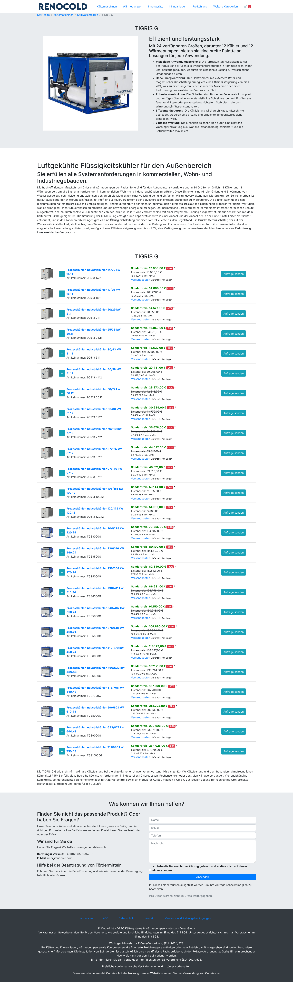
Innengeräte (155, 6)
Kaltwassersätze (87, 14)
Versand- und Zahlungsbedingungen (188, 918)
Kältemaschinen (107, 6)
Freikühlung (199, 6)
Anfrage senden (233, 274)
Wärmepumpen (132, 6)
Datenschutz (127, 918)
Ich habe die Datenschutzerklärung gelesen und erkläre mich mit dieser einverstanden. (199, 868)
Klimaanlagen (177, 6)
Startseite (43, 14)
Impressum (86, 918)
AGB (105, 918)
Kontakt (150, 918)
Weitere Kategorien (225, 6)
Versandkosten (141, 279)
